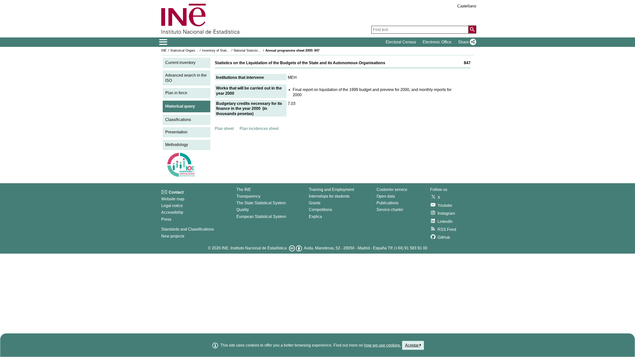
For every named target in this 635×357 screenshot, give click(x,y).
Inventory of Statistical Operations (226, 50)
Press (166, 219)
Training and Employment (331, 189)
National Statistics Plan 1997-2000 (258, 50)
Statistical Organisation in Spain (193, 50)
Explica (315, 216)
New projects (172, 236)
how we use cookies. (382, 345)
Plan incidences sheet (259, 128)
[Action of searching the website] (472, 29)
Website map (172, 199)
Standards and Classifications (187, 229)
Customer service (392, 189)
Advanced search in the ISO (186, 78)
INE (164, 50)
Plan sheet (224, 128)
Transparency (248, 196)
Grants (314, 203)
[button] (466, 42)
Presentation (176, 132)
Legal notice (172, 206)
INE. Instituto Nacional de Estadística (254, 248)
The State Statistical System (261, 203)
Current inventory (180, 62)
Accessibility (172, 212)
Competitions (320, 210)
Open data (386, 196)
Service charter (390, 210)
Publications (387, 203)
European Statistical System (261, 216)
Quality (242, 210)
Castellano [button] (466, 6)
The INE (243, 189)
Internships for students (329, 196)
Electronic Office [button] (437, 42)
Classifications (178, 120)
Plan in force (176, 93)
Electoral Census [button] (401, 42)
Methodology (176, 145)
